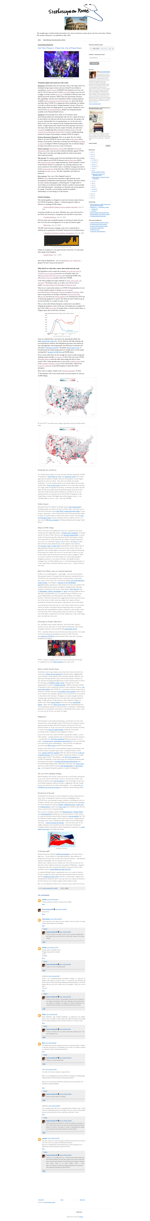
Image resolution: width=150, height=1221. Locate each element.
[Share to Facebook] (66, 888)
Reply (43, 904)
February (94, 189)
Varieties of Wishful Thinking (98, 172)
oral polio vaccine (50, 171)
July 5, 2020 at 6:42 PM (56, 919)
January (94, 191)
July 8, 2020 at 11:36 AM (65, 1057)
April (93, 185)
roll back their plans (73, 294)
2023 (91, 152)
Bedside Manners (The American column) (100, 214)
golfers (61, 804)
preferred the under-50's (49, 341)
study (65, 591)
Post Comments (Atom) (49, 1202)
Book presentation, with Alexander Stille (99, 212)
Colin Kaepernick (46, 814)
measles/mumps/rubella (48, 162)
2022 (91, 154)
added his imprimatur (63, 854)
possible (41, 130)
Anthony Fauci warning (48, 278)
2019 (91, 194)
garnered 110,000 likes (55, 352)
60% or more (51, 745)
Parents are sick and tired (54, 674)
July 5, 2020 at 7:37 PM (52, 947)
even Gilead (67, 92)
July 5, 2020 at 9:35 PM (65, 964)
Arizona (43, 296)
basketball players (70, 804)
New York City (52, 476)
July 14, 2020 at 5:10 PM (53, 1138)
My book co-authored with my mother (99, 226)
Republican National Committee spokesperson (59, 233)
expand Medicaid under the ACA (60, 869)
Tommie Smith (78, 812)
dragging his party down (51, 876)
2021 (91, 156)
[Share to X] (64, 888)
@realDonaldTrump (49, 217)
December (94, 160)
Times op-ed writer (59, 704)
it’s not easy (58, 357)
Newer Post (41, 1199)
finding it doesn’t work (57, 683)
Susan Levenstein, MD (47, 909)
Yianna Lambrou (46, 919)
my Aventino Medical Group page (98, 216)
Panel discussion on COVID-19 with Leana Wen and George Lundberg (100, 205)
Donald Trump (48, 255)
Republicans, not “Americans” (71, 260)
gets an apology (74, 816)
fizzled (73, 130)
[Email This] (61, 888)
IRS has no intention (52, 520)
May (93, 183)
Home (39, 40)
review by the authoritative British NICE (52, 132)
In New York (56, 546)
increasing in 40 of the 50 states (52, 275)
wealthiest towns (75, 361)
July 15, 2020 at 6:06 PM (65, 1155)
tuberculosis (73, 160)
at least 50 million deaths (55, 729)
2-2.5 (57, 541)
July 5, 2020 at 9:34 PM (65, 932)
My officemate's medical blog (97, 228)
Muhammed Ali (67, 812)
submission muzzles (52, 348)
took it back (80, 763)
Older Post (82, 1199)
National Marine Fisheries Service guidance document (60, 207)
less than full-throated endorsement (66, 761)
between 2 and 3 (46, 546)
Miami (47, 292)
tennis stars (79, 804)
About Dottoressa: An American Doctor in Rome (54, 40)
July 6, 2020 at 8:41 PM (51, 1014)
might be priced (51, 90)
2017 (91, 198)
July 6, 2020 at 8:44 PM (65, 1029)
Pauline (44, 1014)
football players (45, 807)
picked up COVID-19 (47, 636)
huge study (74, 139)
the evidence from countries (67, 691)
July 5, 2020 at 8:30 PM (54, 976)
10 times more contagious (70, 533)
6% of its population (71, 757)
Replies (45, 929)
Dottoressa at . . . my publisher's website (99, 207)
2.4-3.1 (75, 541)
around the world (70, 476)
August (93, 168)
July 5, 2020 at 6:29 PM (61, 909)
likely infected (58, 662)
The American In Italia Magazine (97, 231)
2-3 (62, 541)
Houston (63, 292)
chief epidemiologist (66, 766)
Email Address (93, 57)
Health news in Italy (94, 229)
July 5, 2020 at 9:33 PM (65, 996)
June (93, 181)
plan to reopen (55, 702)
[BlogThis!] (63, 888)
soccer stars (62, 807)
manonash (44, 1138)
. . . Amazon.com (94, 209)
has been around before (71, 535)
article (46, 178)
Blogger (81, 1216)
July (93, 170)
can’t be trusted (58, 781)
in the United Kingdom (53, 109)
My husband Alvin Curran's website (98, 224)
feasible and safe (60, 685)
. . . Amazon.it (93, 211)
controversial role (47, 169)
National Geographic (68, 371)
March (93, 187)
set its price (59, 94)
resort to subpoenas (45, 366)
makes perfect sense (73, 348)
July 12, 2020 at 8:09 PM (54, 1106)
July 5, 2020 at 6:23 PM (52, 899)
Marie (43, 1043)
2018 (91, 196)
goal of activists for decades (55, 823)
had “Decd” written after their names (68, 511)
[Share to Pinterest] (68, 888)
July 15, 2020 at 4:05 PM (65, 1094)
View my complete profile (95, 103)
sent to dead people (75, 507)
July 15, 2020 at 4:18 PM (65, 1120)
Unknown (44, 899)
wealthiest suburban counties (51, 363)
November (94, 162)
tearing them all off (71, 629)
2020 (91, 158)
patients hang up (45, 359)
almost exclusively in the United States (56, 101)
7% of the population (57, 739)
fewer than (53, 308)
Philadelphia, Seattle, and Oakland (50, 591)
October (94, 164)
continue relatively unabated (50, 753)
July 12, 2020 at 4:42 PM (51, 1069)
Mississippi (54, 292)
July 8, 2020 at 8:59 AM (50, 1043)
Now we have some (53, 485)
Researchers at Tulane (57, 149)
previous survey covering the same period (56, 741)
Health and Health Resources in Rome (99, 222)
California (76, 292)
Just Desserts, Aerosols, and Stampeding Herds (98, 174)
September (94, 166)
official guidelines (60, 296)
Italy (59, 476)
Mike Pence (47, 225)
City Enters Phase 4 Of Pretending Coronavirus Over (59, 285)
